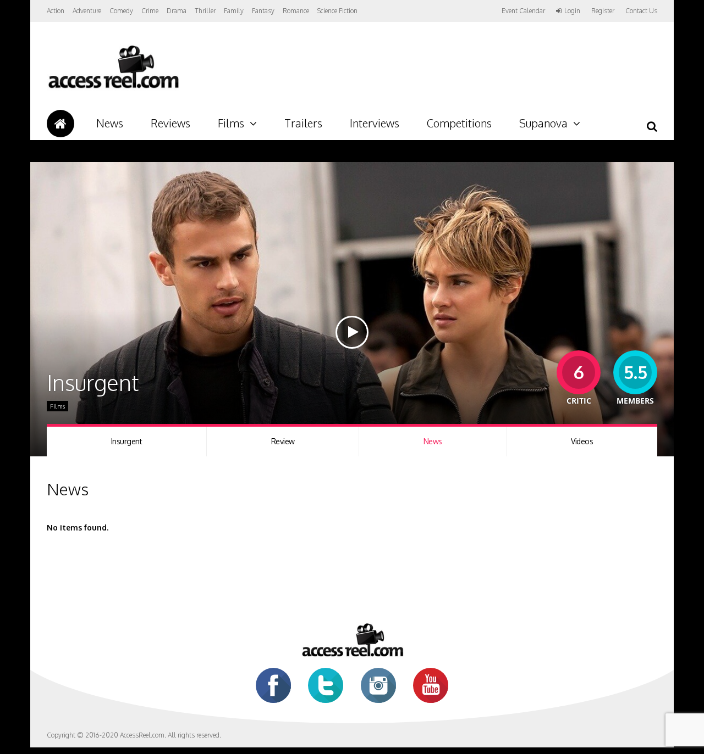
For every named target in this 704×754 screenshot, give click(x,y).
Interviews (374, 123)
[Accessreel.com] (113, 88)
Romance (296, 11)
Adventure (87, 11)
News (109, 123)
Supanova (543, 123)
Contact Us (641, 11)
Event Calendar (523, 11)
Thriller (205, 11)
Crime (149, 11)
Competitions (459, 123)
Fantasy (263, 11)
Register (602, 11)
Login (572, 11)
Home (60, 123)
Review (283, 441)
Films (231, 123)
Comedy (121, 11)
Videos (582, 441)
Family (234, 11)
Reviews (170, 123)
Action (55, 11)
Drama (176, 11)
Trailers (303, 123)
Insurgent (126, 441)
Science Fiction (337, 11)
